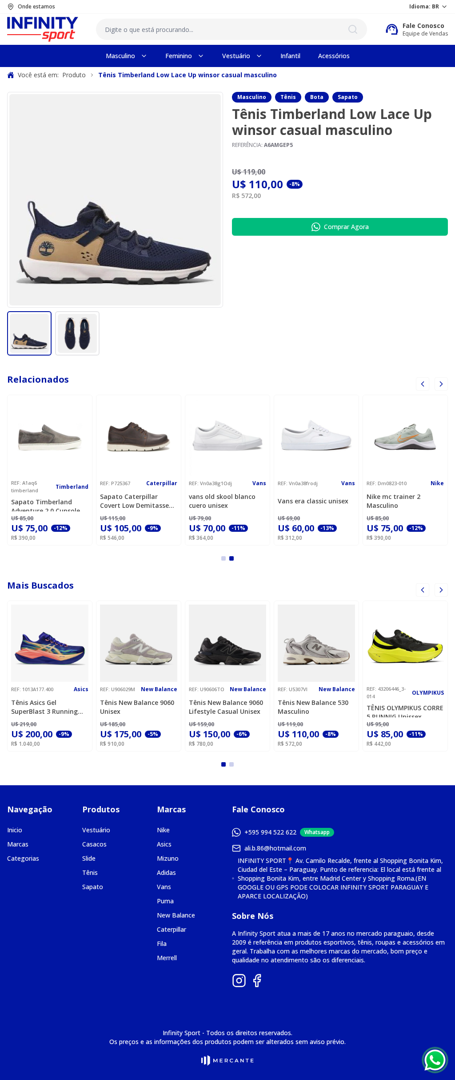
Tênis (288, 97)
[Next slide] (441, 590)
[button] (29, 333)
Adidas (166, 872)
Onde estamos (36, 6)
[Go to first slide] (441, 384)
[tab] (223, 558)
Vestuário (96, 830)
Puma (165, 901)
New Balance (176, 915)
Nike (163, 830)
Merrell (167, 957)
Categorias (23, 858)
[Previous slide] (422, 384)
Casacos (94, 844)
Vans (164, 886)
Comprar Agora (346, 226)
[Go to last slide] (422, 590)
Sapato (348, 97)
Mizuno (168, 858)
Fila (162, 943)
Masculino (251, 97)
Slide (89, 858)
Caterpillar (171, 929)
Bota (316, 97)
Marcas (17, 844)
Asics (164, 844)
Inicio (14, 830)
